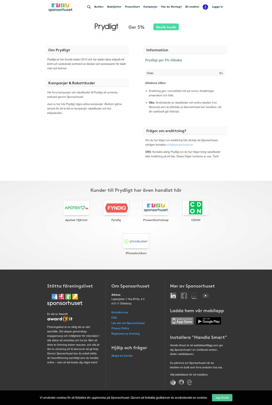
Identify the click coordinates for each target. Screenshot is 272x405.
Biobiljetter (114, 6)
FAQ (114, 317)
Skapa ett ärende (122, 355)
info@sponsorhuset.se (180, 144)
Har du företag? (171, 6)
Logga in (217, 6)
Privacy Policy (120, 328)
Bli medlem (192, 6)
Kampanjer (150, 6)
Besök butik (166, 26)
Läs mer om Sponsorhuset (128, 323)
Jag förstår (222, 397)
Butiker (99, 6)
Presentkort (132, 6)
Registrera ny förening (125, 333)
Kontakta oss (119, 312)
